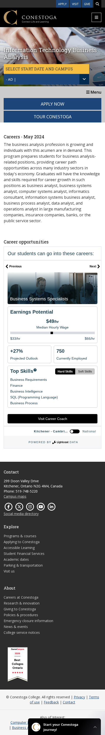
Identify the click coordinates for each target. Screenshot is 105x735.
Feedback (51, 702)
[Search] (97, 4)
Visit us (9, 571)
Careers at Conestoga (21, 597)
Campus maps (15, 496)
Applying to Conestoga (22, 541)
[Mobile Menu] (96, 17)
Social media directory (21, 513)
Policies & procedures (21, 615)
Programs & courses (20, 536)
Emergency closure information (28, 620)
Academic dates (16, 559)
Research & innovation (22, 603)
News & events (16, 626)
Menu (95, 92)
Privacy (79, 697)
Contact (69, 702)
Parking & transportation (23, 565)
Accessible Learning (19, 547)
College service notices (22, 632)
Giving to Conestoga (20, 609)
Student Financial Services (24, 553)
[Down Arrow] (84, 79)
